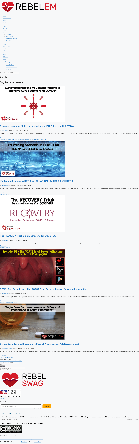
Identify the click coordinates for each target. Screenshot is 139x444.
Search (2, 73)
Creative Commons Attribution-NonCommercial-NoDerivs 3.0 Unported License (21, 439)
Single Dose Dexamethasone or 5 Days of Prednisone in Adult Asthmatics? (39, 344)
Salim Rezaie (5, 185)
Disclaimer (8, 40)
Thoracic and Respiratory (40, 139)
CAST (4, 20)
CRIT (4, 24)
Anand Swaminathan (7, 348)
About (4, 32)
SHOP (4, 30)
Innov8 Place (37, 442)
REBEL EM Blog (7, 18)
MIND (4, 22)
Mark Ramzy (5, 130)
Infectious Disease (28, 139)
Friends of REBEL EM (11, 38)
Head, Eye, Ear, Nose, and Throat (8, 302)
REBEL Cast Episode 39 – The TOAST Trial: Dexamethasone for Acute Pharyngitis (43, 289)
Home (4, 16)
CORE (4, 26)
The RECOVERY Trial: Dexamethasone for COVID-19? (28, 236)
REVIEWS (5, 28)
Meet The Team (10, 36)
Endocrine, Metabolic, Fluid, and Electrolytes (12, 139)
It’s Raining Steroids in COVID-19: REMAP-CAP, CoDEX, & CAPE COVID (36, 181)
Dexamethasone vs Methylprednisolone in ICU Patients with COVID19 (37, 126)
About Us (8, 34)
